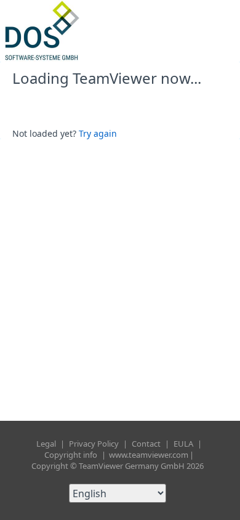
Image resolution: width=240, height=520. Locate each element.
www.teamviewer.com (148, 454)
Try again (98, 133)
